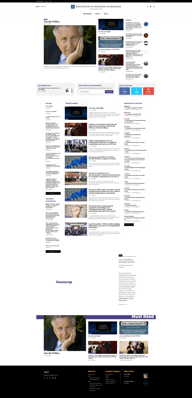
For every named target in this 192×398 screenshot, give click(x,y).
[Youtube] (55, 378)
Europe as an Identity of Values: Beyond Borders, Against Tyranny (53, 147)
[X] (50, 378)
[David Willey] (70, 44)
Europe (45, 19)
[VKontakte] (53, 378)
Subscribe (109, 91)
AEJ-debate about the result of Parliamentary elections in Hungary (134, 35)
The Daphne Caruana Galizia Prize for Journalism (49, 88)
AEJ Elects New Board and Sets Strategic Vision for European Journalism (133, 76)
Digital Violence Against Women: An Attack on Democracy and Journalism (53, 206)
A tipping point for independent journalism (53, 165)
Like (124, 87)
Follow (136, 87)
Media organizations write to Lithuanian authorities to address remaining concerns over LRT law (102, 142)
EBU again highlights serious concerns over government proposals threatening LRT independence (52, 215)
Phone (138, 109)
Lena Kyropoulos (122, 360)
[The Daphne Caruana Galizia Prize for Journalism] (69, 90)
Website (128, 109)
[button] (154, 6)
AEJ (44, 23)
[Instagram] (47, 378)
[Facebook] (148, 7)
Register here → (123, 304)
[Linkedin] (151, 7)
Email (133, 109)
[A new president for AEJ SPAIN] (110, 42)
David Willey (52, 21)
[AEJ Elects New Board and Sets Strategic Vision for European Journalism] (146, 76)
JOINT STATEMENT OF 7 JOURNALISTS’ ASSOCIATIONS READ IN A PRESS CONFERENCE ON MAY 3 (53, 156)
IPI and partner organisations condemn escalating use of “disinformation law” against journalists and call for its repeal (102, 208)
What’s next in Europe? (52, 246)
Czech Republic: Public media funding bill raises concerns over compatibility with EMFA (104, 225)
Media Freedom (68, 135)
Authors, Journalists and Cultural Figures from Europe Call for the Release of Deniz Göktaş (110, 68)
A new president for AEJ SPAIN (108, 49)
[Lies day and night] (110, 24)
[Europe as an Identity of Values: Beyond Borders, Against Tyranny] (76, 162)
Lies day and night (104, 32)
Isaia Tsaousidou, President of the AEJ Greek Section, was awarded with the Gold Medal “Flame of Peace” (53, 125)
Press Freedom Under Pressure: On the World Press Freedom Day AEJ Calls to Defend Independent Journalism (104, 191)
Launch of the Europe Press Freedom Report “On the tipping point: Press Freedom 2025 (134, 43)
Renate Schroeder (130, 287)
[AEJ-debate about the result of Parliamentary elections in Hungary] (146, 35)
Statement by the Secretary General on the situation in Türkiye (53, 239)
